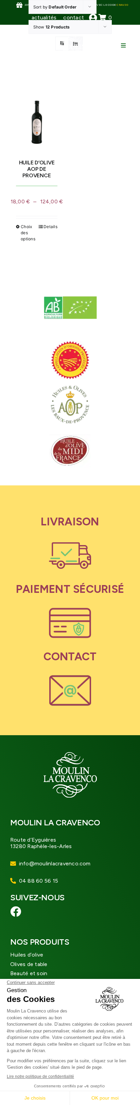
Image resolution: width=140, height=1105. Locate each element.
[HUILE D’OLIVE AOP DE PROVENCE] (37, 115)
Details (50, 226)
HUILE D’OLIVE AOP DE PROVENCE (37, 169)
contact (73, 17)
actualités (44, 17)
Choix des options (28, 232)
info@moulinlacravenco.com (55, 863)
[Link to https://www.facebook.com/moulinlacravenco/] (16, 911)
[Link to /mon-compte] (93, 18)
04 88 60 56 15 (38, 881)
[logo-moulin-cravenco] (72, 36)
